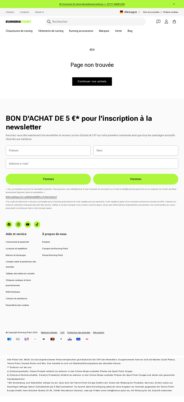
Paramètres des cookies (17, 305)
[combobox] (95, 22)
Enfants (39, 12)
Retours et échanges (16, 255)
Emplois (46, 242)
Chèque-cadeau (170, 12)
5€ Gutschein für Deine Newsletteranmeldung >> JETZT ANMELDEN (92, 4)
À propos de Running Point (55, 248)
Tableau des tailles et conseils (20, 273)
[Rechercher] (49, 22)
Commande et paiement (17, 242)
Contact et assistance (16, 298)
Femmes (10, 12)
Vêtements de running (50, 30)
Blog (130, 30)
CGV (62, 332)
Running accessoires (81, 30)
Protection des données (78, 332)
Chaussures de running (19, 30)
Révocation (98, 332)
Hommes (24, 12)
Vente (118, 30)
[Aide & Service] (158, 22)
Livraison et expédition (16, 248)
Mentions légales (49, 332)
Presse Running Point (52, 255)
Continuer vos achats (92, 81)
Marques (104, 30)
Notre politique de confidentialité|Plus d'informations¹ (31, 197)
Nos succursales (151, 12)
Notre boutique (13, 292)
